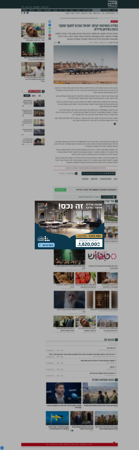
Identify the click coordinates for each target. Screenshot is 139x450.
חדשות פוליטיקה (110, 13)
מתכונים (39, 10)
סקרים (72, 13)
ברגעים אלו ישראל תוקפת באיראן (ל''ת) (102, 403)
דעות (65, 10)
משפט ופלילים (86, 10)
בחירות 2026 (96, 13)
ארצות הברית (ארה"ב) (105, 204)
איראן (115, 204)
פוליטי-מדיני (96, 10)
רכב (61, 10)
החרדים (78, 13)
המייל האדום (28, 7)
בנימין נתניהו (85, 204)
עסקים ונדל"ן (47, 10)
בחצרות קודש (106, 10)
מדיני (103, 13)
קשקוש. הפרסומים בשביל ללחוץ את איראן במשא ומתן (97, 390)
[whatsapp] (49, 53)
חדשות (114, 10)
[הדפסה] (49, 56)
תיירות (55, 10)
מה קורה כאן (111, 378)
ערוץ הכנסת (84, 13)
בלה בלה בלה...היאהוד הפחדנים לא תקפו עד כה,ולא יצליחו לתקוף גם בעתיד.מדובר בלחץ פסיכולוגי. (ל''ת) (81, 384)
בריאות (72, 10)
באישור (112, 397)
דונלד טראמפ (94, 204)
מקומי (90, 13)
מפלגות (67, 13)
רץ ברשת (31, 10)
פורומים (25, 10)
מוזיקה (78, 10)
